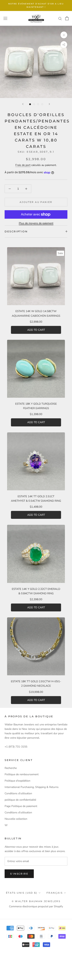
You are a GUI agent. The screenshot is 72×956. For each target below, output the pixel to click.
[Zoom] (63, 35)
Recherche (11, 768)
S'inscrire (19, 873)
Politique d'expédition (17, 781)
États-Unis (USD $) (21, 892)
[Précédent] (22, 104)
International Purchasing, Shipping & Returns (32, 787)
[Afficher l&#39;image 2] (34, 104)
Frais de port (23, 165)
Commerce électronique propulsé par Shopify (36, 906)
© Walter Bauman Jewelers (36, 901)
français (54, 892)
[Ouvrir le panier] (67, 18)
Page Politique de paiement (21, 806)
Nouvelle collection (16, 819)
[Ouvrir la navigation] (5, 18)
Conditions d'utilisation (18, 793)
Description (16, 231)
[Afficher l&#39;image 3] (38, 104)
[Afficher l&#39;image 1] (30, 104)
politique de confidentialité (20, 800)
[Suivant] (49, 104)
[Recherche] (60, 18)
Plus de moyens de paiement (36, 223)
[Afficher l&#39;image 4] (42, 104)
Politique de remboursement (22, 774)
